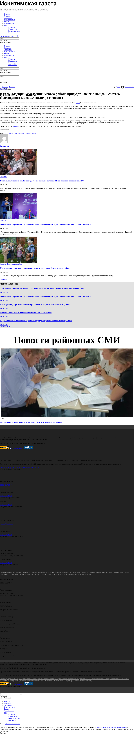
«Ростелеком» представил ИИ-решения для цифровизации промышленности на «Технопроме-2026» (45, 224)
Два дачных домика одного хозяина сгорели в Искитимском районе (31, 422)
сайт (78, 103)
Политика (11, 27)
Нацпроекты (12, 29)
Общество (7, 16)
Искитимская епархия (12, 133)
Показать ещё (5, 279)
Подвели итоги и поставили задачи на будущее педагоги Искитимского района (36, 321)
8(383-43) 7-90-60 (6, 485)
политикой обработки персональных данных (111, 727)
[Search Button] (20, 694)
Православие (25, 133)
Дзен (118, 87)
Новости (7, 14)
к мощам (16, 126)
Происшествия (9, 20)
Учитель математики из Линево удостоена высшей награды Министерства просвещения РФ (42, 181)
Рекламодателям (14, 31)
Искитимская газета (12, 724)
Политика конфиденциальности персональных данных (19, 467)
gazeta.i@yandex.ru (6, 524)
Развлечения (12, 33)
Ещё (5, 25)
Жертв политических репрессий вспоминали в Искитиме (26, 312)
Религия (12, 87)
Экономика (8, 18)
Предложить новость (8, 36)
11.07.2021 (3, 89)
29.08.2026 (4, 292)
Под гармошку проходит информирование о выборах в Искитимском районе (35, 268)
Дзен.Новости (9, 23)
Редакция (4, 146)
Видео (6, 21)
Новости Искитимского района (11, 264)
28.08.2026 (4, 325)
